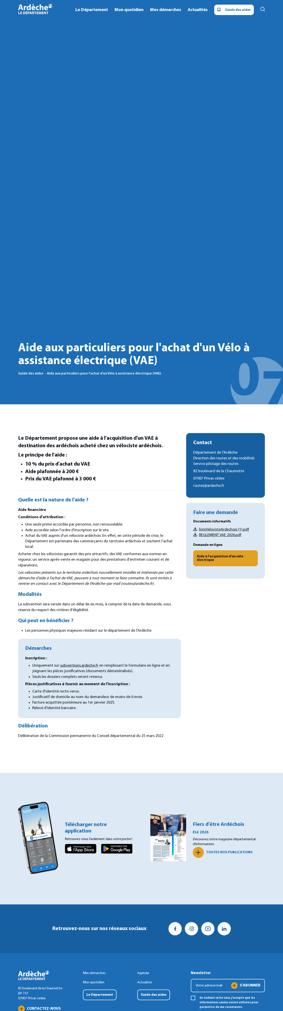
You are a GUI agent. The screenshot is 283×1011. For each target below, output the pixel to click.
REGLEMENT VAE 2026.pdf (220, 535)
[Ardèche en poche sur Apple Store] (80, 849)
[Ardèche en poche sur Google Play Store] (117, 849)
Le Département (99, 995)
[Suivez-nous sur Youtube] (207, 928)
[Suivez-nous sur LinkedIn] (224, 928)
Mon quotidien (93, 982)
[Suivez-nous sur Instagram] (191, 928)
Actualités (144, 982)
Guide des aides (238, 10)
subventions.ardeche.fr (79, 666)
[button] (262, 10)
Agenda (143, 973)
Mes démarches (165, 10)
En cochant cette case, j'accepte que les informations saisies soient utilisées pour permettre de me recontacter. (229, 1002)
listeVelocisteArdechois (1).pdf (224, 530)
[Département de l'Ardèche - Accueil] (35, 10)
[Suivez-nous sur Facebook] (175, 928)
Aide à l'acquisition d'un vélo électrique (220, 558)
